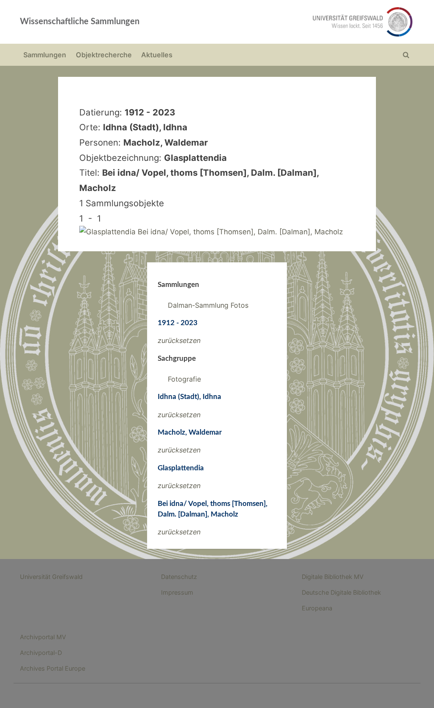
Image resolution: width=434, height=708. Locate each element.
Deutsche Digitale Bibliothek (341, 592)
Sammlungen (44, 55)
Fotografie (184, 379)
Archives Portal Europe (52, 668)
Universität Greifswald (51, 576)
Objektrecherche (104, 55)
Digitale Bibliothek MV (333, 576)
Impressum (177, 592)
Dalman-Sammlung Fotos (208, 305)
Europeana (317, 608)
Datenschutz (179, 576)
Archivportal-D (41, 652)
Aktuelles (156, 55)
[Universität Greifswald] (296, 22)
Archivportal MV (43, 637)
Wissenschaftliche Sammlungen (79, 21)
